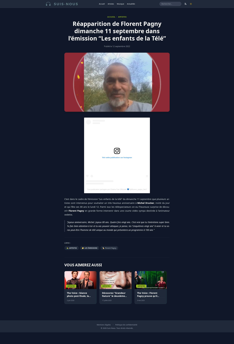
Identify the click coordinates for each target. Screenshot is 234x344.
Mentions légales (104, 325)
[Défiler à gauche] (65, 289)
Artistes (111, 4)
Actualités (131, 4)
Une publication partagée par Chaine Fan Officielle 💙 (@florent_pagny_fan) (117, 189)
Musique (120, 4)
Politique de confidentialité (126, 325)
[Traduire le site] (185, 4)
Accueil (102, 4)
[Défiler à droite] (169, 289)
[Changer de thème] (191, 4)
